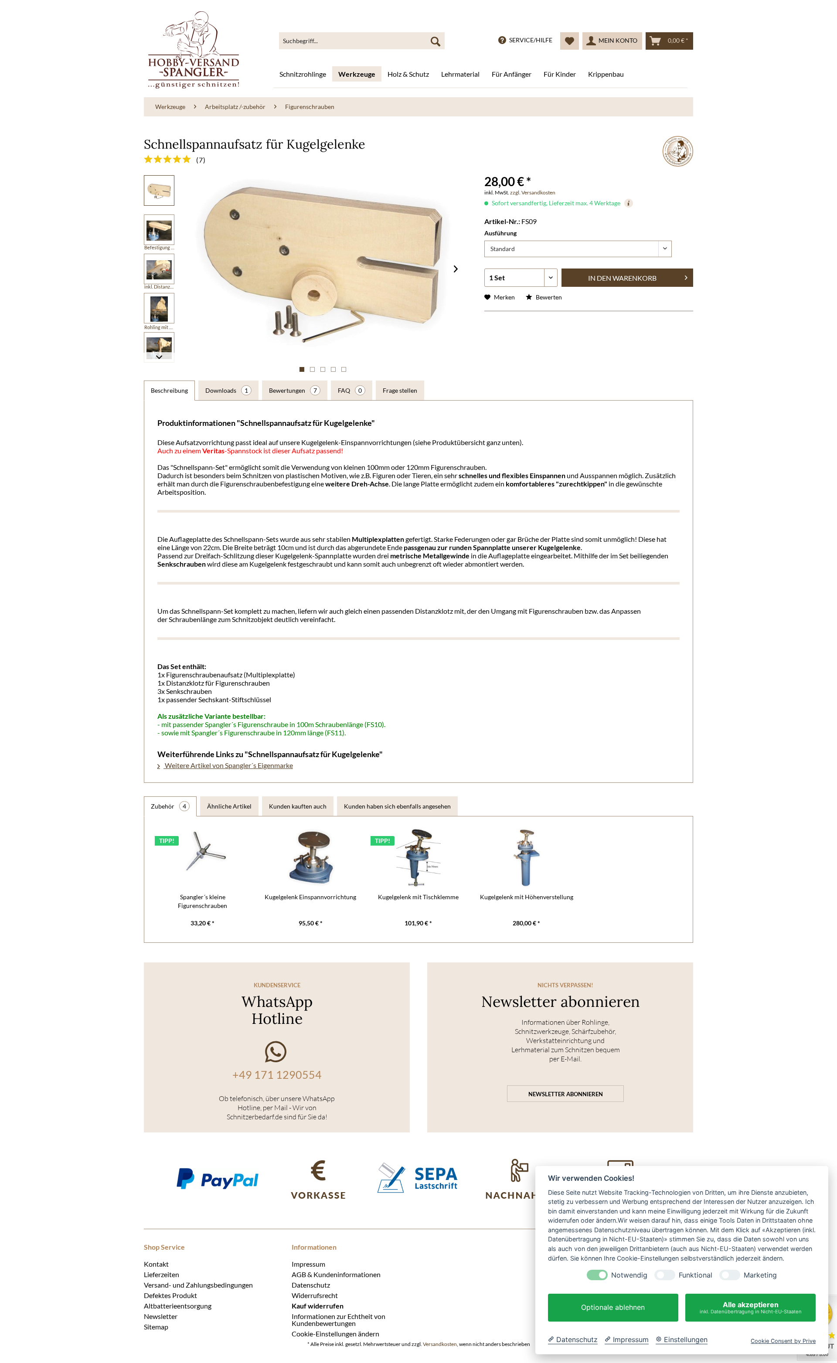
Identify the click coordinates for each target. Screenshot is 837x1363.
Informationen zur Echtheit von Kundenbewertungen (338, 1319)
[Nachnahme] (519, 1178)
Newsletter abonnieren (565, 1094)
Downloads (226, 390)
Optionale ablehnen (613, 1307)
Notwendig (629, 1275)
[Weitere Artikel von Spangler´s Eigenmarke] (678, 151)
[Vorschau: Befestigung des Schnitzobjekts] (159, 308)
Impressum (308, 1264)
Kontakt (156, 1264)
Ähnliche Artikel (229, 806)
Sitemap (156, 1326)
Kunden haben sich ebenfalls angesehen (397, 806)
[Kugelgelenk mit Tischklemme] (418, 857)
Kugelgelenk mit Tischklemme (418, 897)
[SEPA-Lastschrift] (418, 1178)
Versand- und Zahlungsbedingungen (198, 1284)
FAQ (350, 390)
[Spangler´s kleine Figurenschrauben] (202, 857)
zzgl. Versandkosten (532, 192)
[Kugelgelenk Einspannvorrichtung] (310, 857)
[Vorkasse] (318, 1178)
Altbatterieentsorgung (177, 1305)
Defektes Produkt (170, 1295)
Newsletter (160, 1316)
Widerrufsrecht (315, 1295)
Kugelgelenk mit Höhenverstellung (526, 897)
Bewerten (548, 297)
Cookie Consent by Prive (783, 1341)
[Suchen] (435, 41)
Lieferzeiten (161, 1274)
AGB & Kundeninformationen (336, 1274)
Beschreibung (169, 390)
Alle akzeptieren (751, 1307)
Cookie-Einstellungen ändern (335, 1333)
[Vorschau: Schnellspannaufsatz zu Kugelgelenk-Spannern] (159, 190)
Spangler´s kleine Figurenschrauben (202, 901)
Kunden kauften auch (298, 806)
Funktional (695, 1275)
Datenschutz (311, 1284)
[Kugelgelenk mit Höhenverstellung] (526, 857)
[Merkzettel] (569, 41)
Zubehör (168, 806)
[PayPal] (217, 1178)
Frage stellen (400, 390)
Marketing (760, 1275)
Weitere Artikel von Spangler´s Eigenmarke (228, 765)
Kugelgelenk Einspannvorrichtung (310, 897)
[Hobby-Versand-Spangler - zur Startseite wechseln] (193, 49)
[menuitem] (362, 41)
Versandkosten (440, 1344)
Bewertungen (293, 390)
